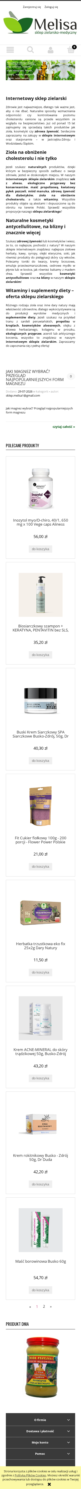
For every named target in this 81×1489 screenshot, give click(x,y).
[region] (40, 70)
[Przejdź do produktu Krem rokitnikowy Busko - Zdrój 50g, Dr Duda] (40, 1124)
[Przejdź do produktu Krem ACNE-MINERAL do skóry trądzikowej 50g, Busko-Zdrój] (40, 1018)
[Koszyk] (71, 50)
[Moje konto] (50, 50)
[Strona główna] (40, 24)
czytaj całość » (64, 427)
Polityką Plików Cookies (30, 1475)
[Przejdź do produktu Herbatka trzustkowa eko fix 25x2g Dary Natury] (40, 912)
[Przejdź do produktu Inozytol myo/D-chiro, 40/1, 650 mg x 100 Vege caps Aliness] (40, 489)
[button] (10, 50)
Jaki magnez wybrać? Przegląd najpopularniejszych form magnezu (35, 377)
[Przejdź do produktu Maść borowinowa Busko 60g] (40, 1230)
